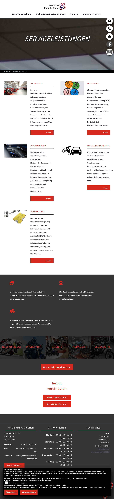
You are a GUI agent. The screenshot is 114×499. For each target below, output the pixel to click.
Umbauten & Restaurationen (50, 14)
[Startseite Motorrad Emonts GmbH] (56, 6)
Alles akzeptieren (29, 492)
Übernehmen (11, 492)
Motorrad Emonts (91, 14)
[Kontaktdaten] (109, 28)
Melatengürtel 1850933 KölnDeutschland (12, 436)
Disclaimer (105, 442)
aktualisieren (104, 449)
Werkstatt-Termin (57, 397)
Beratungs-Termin (57, 404)
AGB (108, 433)
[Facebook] (109, 44)
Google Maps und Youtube (17, 483)
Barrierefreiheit (102, 446)
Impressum (104, 436)
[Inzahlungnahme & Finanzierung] (32, 282)
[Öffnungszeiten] (109, 21)
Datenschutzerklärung (30, 475)
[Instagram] (109, 52)
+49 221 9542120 (29, 444)
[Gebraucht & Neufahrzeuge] (32, 310)
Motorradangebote (21, 14)
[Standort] (109, 36)
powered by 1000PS (100, 452)
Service (74, 14)
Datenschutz (104, 439)
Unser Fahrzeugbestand (57, 367)
